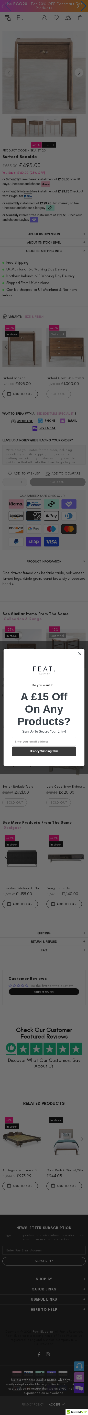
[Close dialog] (80, 654)
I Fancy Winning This (44, 751)
